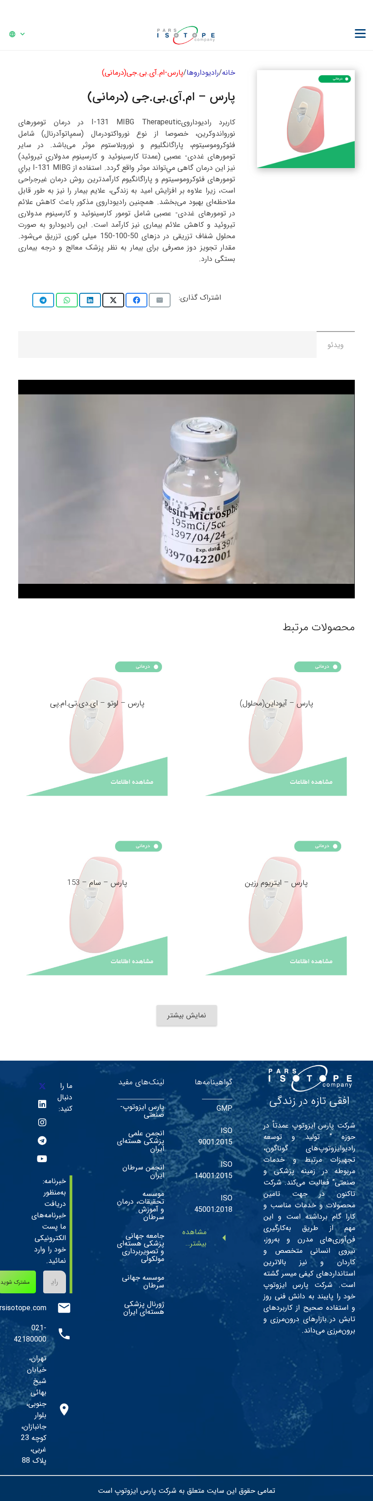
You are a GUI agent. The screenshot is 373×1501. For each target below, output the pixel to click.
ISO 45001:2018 (213, 1204)
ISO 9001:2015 (215, 1136)
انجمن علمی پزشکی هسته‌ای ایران (140, 1141)
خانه (228, 72)
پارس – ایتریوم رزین (276, 883)
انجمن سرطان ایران (143, 1171)
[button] (360, 33)
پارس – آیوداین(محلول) (276, 703)
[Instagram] (42, 1122)
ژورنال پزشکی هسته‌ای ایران (143, 1307)
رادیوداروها (202, 72)
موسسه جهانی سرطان (143, 1281)
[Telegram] (42, 1141)
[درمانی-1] (306, 119)
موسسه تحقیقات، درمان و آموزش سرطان (140, 1205)
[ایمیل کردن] (160, 300)
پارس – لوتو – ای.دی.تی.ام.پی (97, 703)
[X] (42, 1086)
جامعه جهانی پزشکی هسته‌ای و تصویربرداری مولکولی (140, 1247)
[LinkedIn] (42, 1104)
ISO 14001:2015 (213, 1170)
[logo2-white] (309, 1077)
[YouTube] (42, 1159)
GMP (224, 1108)
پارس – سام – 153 (97, 883)
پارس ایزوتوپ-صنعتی (142, 1110)
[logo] (186, 34)
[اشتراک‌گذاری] (136, 300)
